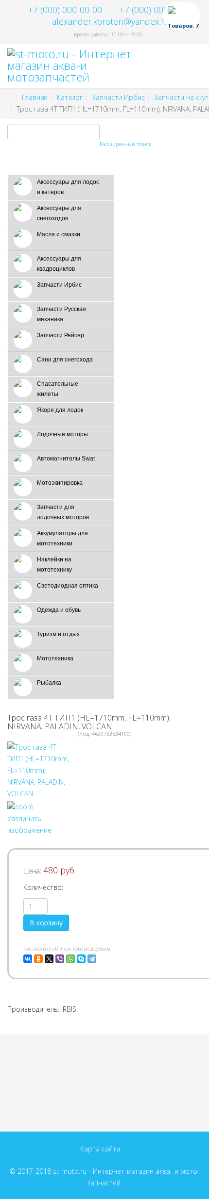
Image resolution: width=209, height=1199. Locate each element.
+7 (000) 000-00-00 (65, 10)
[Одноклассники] (38, 958)
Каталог (70, 97)
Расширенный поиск (125, 144)
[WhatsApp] (70, 958)
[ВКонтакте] (27, 958)
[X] (49, 958)
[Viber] (59, 958)
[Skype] (81, 958)
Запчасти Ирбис (118, 97)
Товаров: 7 (183, 25)
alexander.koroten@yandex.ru (111, 21)
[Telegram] (91, 958)
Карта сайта (100, 1148)
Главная (35, 97)
